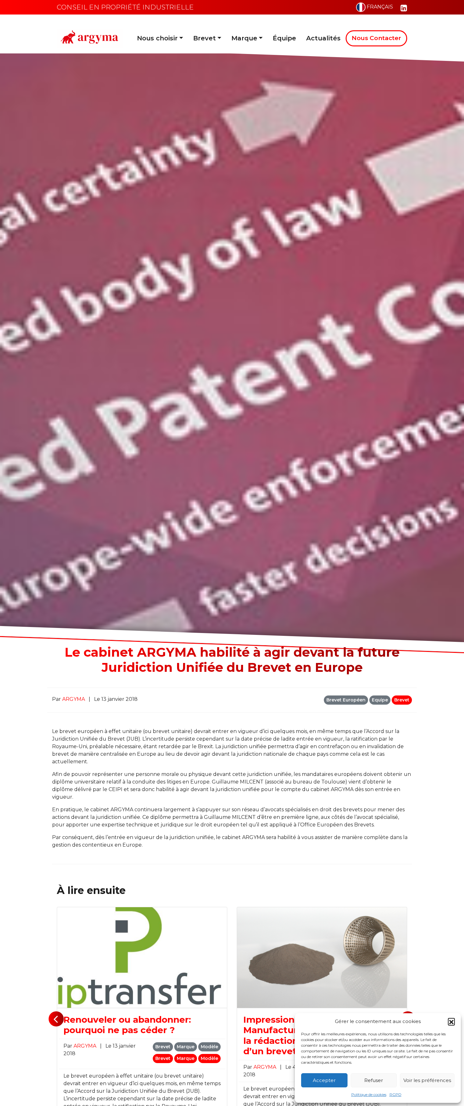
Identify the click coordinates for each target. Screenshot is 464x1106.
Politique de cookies (368, 1094)
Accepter (324, 1080)
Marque (244, 38)
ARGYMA (74, 699)
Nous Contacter (376, 38)
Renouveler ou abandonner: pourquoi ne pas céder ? (127, 1025)
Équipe (284, 38)
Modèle (209, 1047)
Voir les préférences (427, 1080)
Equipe (380, 700)
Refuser (373, 1080)
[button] (451, 1021)
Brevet (204, 38)
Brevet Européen (346, 700)
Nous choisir (157, 38)
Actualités (323, 38)
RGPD (396, 1094)
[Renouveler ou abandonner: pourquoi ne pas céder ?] (142, 957)
